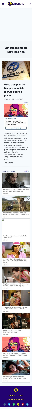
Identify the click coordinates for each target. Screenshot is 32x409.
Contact (20, 395)
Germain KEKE (10, 99)
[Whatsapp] (14, 404)
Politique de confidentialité (16, 399)
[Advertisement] (16, 24)
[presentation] (16, 70)
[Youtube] (23, 404)
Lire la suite (9, 163)
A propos (12, 395)
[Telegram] (27, 404)
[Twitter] (9, 404)
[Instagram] (18, 404)
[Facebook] (4, 404)
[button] (3, 3)
